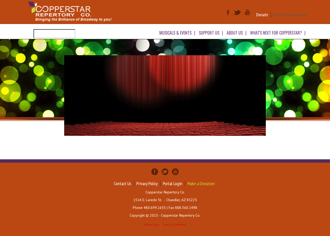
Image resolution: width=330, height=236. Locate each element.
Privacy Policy (147, 183)
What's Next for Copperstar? (276, 33)
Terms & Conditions (174, 224)
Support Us (209, 33)
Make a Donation (201, 183)
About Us (235, 33)
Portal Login (172, 183)
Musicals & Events (175, 33)
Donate (262, 15)
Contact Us (122, 183)
